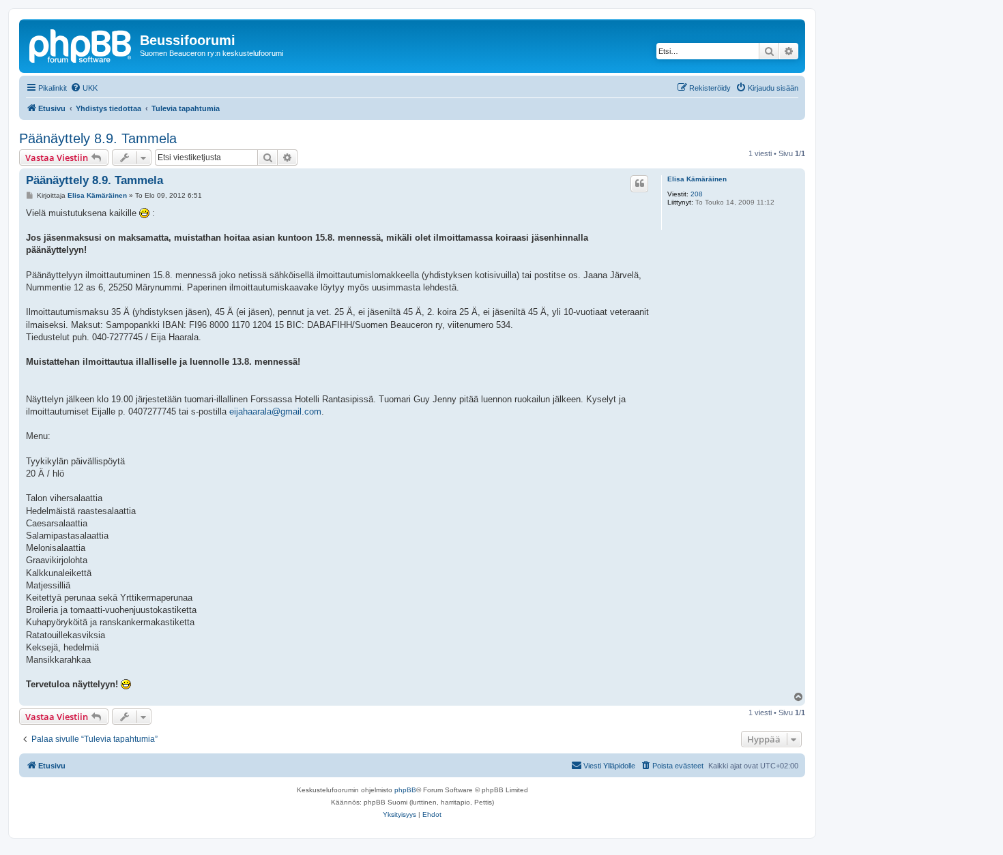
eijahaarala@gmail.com (275, 411)
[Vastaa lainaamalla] (639, 183)
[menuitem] (84, 88)
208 (697, 194)
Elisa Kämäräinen (697, 179)
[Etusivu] (81, 44)
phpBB (405, 790)
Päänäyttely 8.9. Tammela (98, 138)
